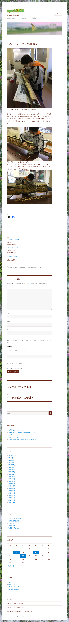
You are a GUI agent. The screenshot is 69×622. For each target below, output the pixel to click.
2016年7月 (11, 500)
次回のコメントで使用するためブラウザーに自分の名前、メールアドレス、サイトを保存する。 (29, 341)
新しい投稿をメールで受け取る (14, 368)
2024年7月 (11, 458)
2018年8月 (11, 469)
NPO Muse (13, 15)
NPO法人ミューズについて (15, 603)
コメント (10, 288)
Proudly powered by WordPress (22, 617)
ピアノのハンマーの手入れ (13, 248)
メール (9, 321)
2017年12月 (11, 483)
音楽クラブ (10, 599)
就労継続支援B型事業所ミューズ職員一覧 (19, 612)
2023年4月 (11, 462)
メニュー (58, 14)
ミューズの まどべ (14, 437)
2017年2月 (11, 498)
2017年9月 (11, 491)
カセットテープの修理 (12, 256)
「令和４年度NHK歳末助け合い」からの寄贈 (22, 439)
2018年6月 (11, 474)
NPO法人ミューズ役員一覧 (15, 608)
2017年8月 (11, 493)
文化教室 (11, 523)
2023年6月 (11, 460)
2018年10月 (12, 467)
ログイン (11, 582)
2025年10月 (12, 455)
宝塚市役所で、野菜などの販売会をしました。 (22, 432)
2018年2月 (11, 479)
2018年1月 (11, 481)
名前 (8, 313)
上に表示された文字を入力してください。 (18, 351)
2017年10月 (11, 488)
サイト (8, 330)
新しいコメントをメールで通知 (14, 364)
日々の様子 (39, 267)
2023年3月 (11, 465)
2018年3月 (11, 476)
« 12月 (9, 566)
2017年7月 (11, 495)
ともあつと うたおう (14, 518)
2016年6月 (11, 502)
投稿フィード (12, 584)
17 (23, 556)
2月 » (13, 566)
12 (36, 552)
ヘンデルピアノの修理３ (13, 239)
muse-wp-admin (13, 267)
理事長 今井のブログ (15, 528)
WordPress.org (13, 589)
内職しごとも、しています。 (17, 430)
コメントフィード (13, 587)
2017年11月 (11, 486)
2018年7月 (11, 472)
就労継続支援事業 (32, 267)
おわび (10, 434)
